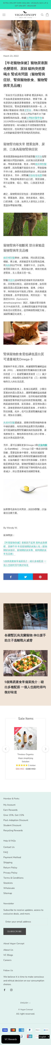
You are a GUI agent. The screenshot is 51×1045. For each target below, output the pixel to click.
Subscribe (15, 931)
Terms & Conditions (13, 877)
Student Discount (12, 825)
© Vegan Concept (25, 1009)
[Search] (42, 14)
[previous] (5, 749)
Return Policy (10, 867)
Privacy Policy (10, 872)
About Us (8, 949)
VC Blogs (8, 955)
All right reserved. (25, 1013)
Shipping (7, 862)
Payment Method (12, 857)
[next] (45, 749)
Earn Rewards (10, 810)
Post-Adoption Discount (15, 820)
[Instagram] (11, 989)
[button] (44, 1037)
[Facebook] (4, 989)
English (24, 1003)
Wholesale (9, 888)
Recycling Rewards (13, 830)
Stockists (8, 883)
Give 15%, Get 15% (13, 815)
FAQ (5, 852)
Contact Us (9, 847)
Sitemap (7, 893)
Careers (7, 960)
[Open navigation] (4, 15)
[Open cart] (47, 14)
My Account (9, 804)
